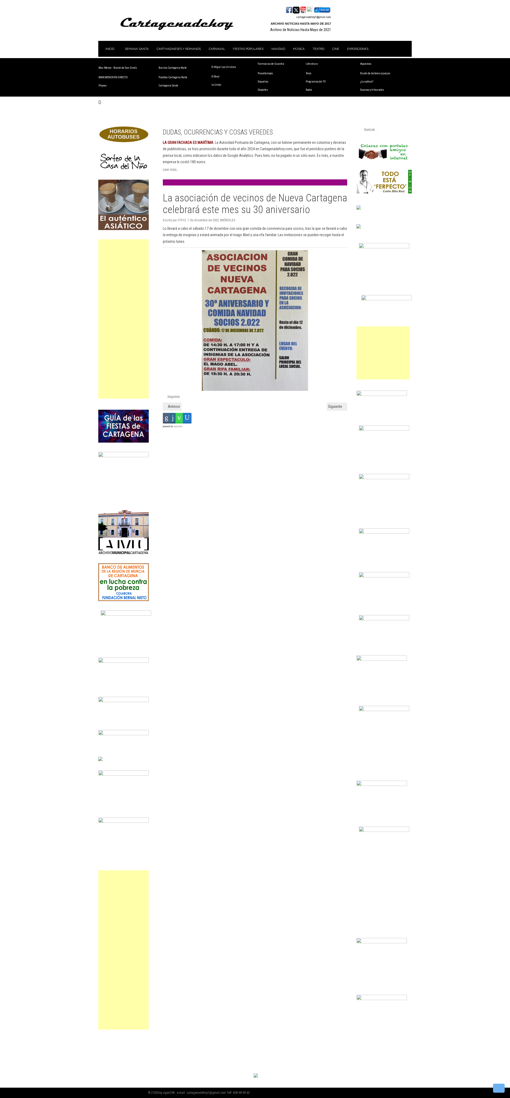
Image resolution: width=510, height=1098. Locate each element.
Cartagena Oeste (168, 85)
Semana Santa (137, 49)
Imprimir (173, 397)
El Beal (215, 76)
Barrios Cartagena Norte (173, 68)
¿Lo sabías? (366, 81)
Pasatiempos (265, 73)
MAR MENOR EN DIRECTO (113, 77)
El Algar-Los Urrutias (223, 67)
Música (299, 49)
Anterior (173, 406)
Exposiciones (357, 49)
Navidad (278, 49)
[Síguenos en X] (296, 9)
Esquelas (263, 81)
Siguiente (335, 406)
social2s (178, 426)
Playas (103, 85)
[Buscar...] (322, 9)
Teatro (318, 49)
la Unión (216, 85)
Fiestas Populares (248, 49)
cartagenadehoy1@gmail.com (313, 17)
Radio (309, 90)
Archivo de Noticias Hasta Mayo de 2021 (300, 30)
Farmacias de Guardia (271, 64)
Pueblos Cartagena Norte (173, 77)
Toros (308, 73)
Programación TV (316, 81)
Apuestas (365, 64)
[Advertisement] (123, 319)
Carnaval (217, 49)
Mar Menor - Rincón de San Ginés (118, 68)
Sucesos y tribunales (372, 90)
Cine (335, 49)
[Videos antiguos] (309, 9)
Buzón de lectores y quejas (375, 73)
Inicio (109, 49)
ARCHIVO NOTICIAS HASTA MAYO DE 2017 (301, 23)
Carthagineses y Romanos (179, 49)
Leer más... (171, 169)
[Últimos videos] (303, 9)
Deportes (263, 90)
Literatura (312, 64)
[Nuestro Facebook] (289, 9)
